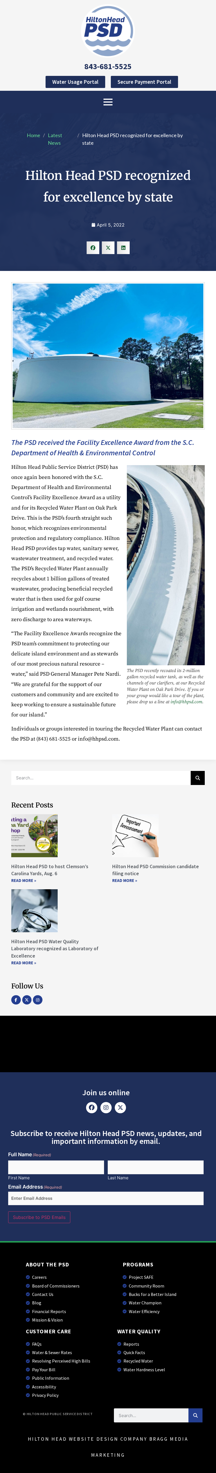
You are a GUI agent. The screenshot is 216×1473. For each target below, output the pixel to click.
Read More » (23, 880)
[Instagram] (37, 1000)
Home (33, 135)
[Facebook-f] (16, 1000)
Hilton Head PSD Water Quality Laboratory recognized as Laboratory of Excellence (54, 948)
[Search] (198, 778)
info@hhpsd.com (186, 702)
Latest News (55, 139)
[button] (93, 247)
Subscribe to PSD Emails (39, 1217)
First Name (19, 1177)
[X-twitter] (27, 1000)
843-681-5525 (108, 66)
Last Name (118, 1177)
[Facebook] (91, 1107)
